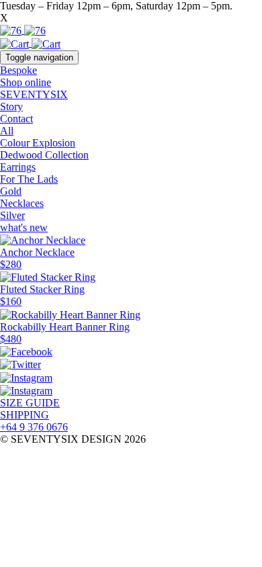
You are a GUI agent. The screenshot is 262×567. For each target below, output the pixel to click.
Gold (10, 191)
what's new (24, 227)
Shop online (25, 82)
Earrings (18, 167)
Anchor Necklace (37, 252)
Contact (16, 118)
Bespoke (18, 70)
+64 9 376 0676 (34, 427)
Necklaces (22, 203)
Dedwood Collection (44, 155)
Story (11, 106)
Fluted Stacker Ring (42, 289)
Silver (12, 215)
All (6, 130)
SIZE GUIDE (30, 402)
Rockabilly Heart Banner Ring (65, 327)
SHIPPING (24, 415)
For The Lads (29, 179)
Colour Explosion (37, 142)
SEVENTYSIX (34, 94)
